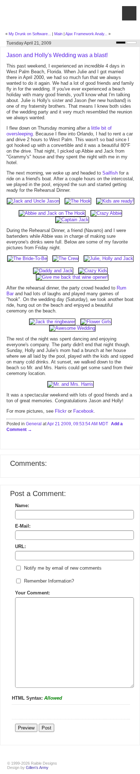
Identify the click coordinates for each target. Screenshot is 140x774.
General (34, 423)
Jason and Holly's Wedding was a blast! (57, 55)
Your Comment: (32, 592)
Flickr (60, 411)
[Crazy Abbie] (104, 213)
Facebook (83, 411)
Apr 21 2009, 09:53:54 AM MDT (77, 423)
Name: (22, 505)
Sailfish (110, 173)
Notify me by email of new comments (63, 568)
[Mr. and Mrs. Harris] (70, 384)
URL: (20, 546)
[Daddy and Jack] (53, 270)
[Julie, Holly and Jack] (107, 258)
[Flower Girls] (94, 321)
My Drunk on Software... (30, 34)
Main (58, 34)
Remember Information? (49, 581)
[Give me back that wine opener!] (70, 277)
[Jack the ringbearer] (52, 321)
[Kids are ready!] (113, 201)
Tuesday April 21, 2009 (28, 43)
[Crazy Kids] (91, 270)
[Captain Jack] (70, 219)
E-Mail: (23, 526)
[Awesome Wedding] (70, 328)
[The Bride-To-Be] (27, 258)
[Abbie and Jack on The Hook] (52, 213)
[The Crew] (64, 258)
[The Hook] (76, 201)
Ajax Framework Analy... (86, 34)
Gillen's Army (37, 767)
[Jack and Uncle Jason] (33, 201)
